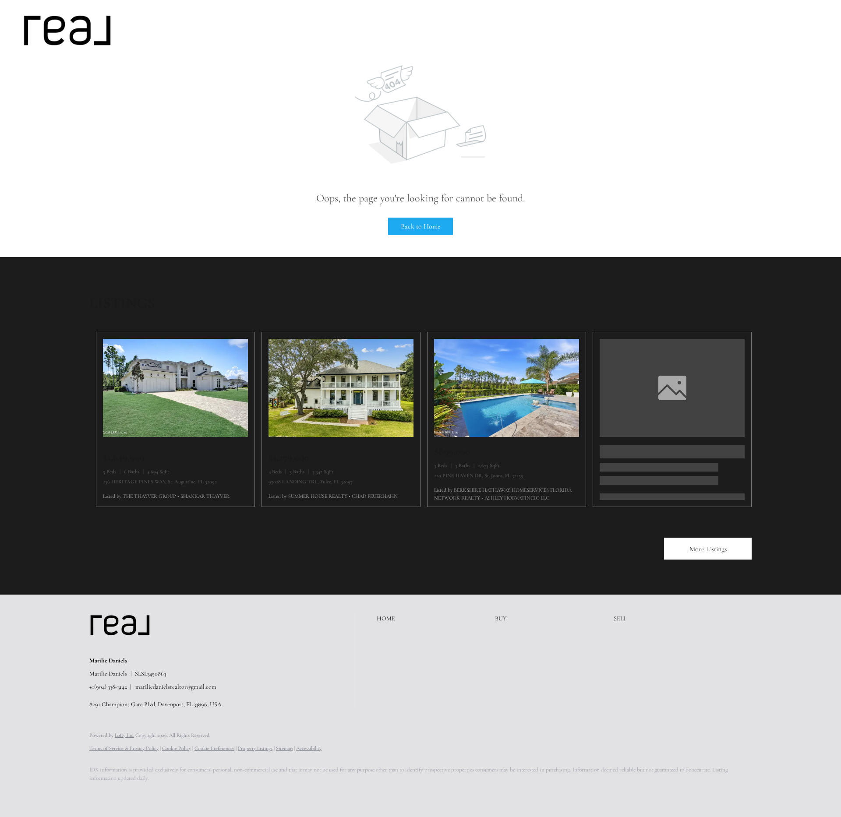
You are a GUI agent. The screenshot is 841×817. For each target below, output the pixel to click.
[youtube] (201, 793)
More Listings (708, 549)
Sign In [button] (816, 30)
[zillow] (150, 793)
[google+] (226, 793)
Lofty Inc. (124, 735)
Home (147, 30)
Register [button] (778, 30)
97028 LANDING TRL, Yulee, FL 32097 (311, 482)
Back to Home (421, 226)
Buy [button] (175, 30)
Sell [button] (200, 30)
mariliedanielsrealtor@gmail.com (175, 686)
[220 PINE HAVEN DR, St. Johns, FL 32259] (506, 435)
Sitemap (284, 748)
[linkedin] (125, 793)
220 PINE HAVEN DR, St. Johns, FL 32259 (478, 475)
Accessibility (309, 748)
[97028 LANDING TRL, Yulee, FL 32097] (341, 435)
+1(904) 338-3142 (108, 686)
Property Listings (255, 748)
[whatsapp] (252, 793)
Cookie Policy (176, 748)
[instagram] (176, 793)
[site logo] (126, 645)
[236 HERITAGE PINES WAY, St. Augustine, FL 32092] (175, 435)
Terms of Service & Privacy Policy (124, 748)
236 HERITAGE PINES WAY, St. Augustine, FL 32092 (160, 482)
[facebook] (99, 793)
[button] (67, 30)
